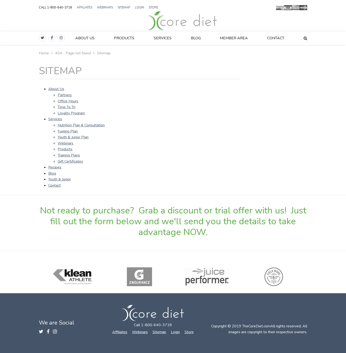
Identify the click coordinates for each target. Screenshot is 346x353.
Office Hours (68, 101)
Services (163, 38)
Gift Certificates (70, 161)
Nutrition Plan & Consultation (81, 125)
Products (124, 38)
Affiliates (84, 7)
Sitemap (124, 7)
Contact (275, 38)
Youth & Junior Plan (73, 137)
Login (139, 7)
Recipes (54, 167)
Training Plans (69, 155)
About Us (85, 38)
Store (153, 7)
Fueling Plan (68, 131)
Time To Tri (66, 107)
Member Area (234, 38)
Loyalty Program (71, 113)
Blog (196, 38)
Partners (65, 95)
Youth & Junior (59, 179)
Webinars (105, 7)
